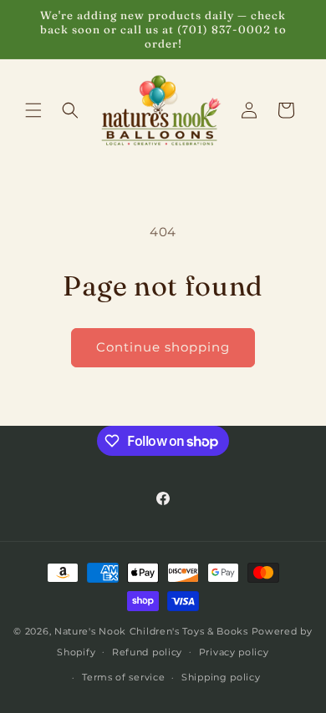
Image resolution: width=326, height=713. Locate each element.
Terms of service (123, 677)
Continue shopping (163, 347)
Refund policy (147, 652)
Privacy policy (234, 652)
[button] (33, 110)
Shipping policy (221, 677)
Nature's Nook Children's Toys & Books (151, 631)
